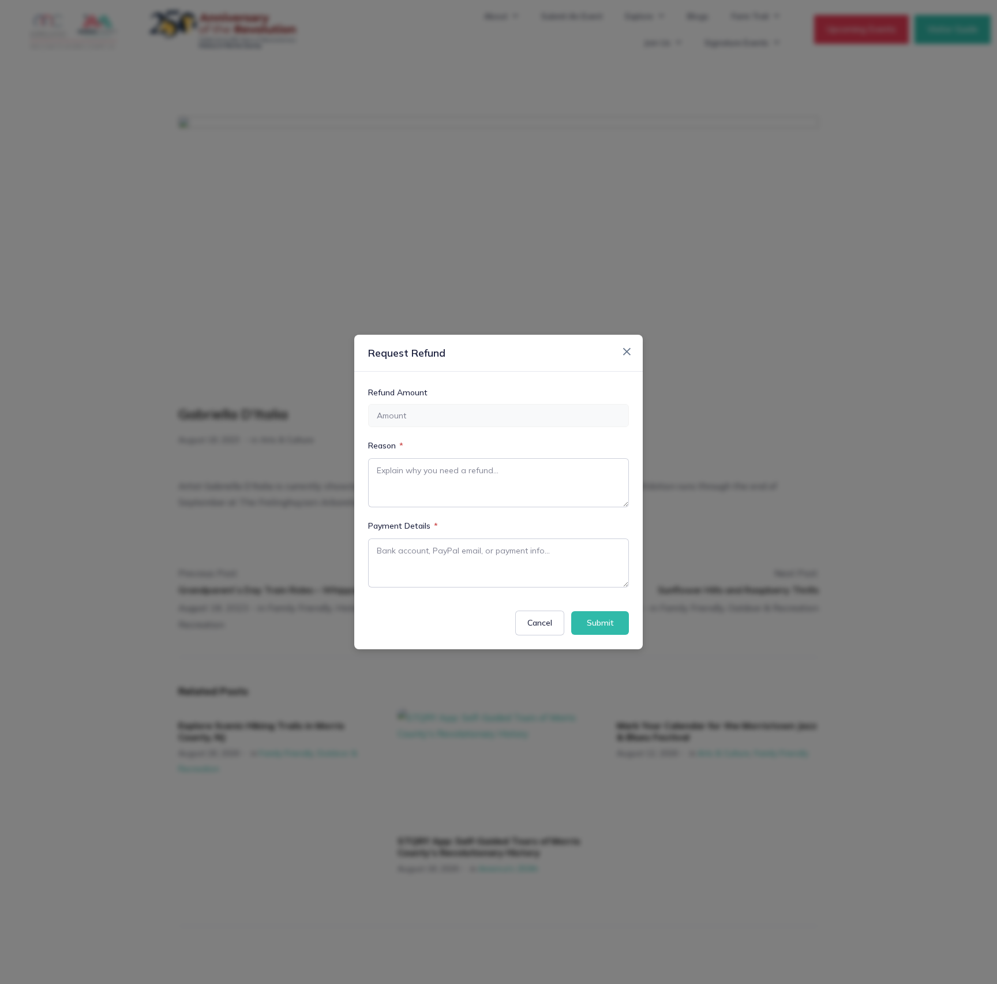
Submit (600, 623)
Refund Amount (398, 392)
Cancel (539, 623)
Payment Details (403, 526)
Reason (385, 445)
